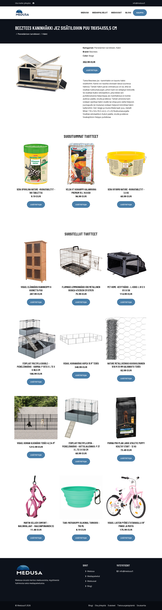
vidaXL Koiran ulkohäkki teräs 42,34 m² (36, 443)
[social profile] (33, 3)
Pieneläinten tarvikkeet (29, 34)
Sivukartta (141, 605)
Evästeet (111, 605)
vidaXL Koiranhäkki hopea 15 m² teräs (81, 363)
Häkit (44, 34)
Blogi (128, 12)
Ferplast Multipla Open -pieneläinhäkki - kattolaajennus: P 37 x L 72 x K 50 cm (81, 446)
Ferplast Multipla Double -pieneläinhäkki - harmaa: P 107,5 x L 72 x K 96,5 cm (36, 366)
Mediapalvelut (100, 12)
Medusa (85, 12)
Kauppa (139, 12)
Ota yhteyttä (100, 605)
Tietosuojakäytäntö (126, 605)
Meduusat (116, 12)
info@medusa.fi (139, 3)
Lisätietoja (91, 70)
